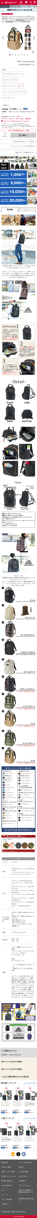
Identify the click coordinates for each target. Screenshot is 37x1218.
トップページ (4, 6)
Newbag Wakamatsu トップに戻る (23, 141)
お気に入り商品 (6, 1167)
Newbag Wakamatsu (15, 1054)
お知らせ (21, 1167)
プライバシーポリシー (25, 1185)
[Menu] (2, 2)
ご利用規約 (21, 1181)
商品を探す (5, 1162)
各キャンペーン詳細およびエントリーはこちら (16, 121)
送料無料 (4, 1054)
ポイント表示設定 (7, 1199)
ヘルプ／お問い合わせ (25, 1162)
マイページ (5, 1195)
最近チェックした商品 (8, 1171)
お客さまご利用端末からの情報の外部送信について (25, 1192)
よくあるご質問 (23, 1171)
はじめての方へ (23, 1176)
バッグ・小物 (26, 6)
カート (4, 1190)
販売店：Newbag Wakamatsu (26, 61)
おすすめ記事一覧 (7, 1185)
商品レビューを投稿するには (24, 152)
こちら (23, 1211)
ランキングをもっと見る (30, 1083)
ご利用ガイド (5, 1204)
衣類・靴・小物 (15, 6)
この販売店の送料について (26, 64)
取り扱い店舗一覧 (7, 1181)
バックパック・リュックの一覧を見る (22, 146)
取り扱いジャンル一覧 (8, 1176)
